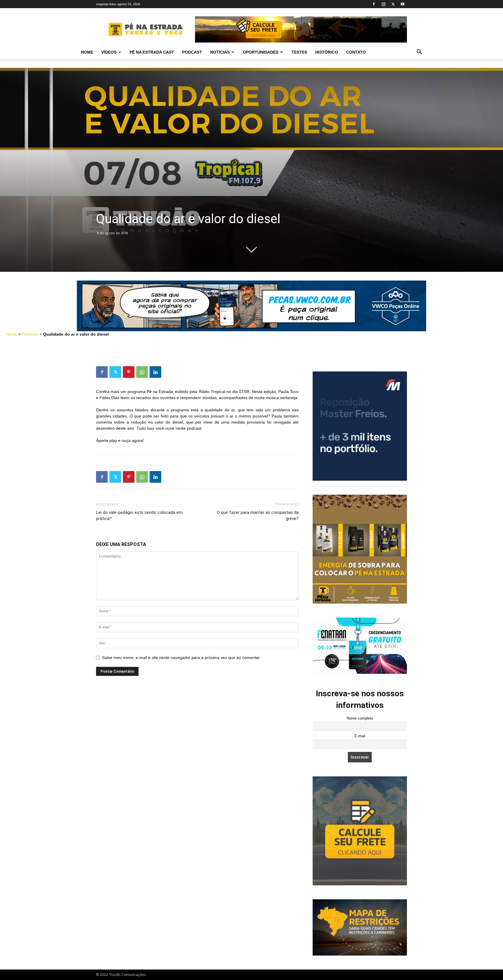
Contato (356, 52)
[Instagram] (383, 4)
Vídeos (108, 52)
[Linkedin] (155, 372)
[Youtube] (402, 4)
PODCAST (192, 52)
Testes (299, 52)
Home (87, 52)
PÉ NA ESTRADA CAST (152, 52)
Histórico (326, 52)
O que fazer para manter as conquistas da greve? (258, 515)
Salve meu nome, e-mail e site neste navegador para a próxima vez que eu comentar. (181, 657)
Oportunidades (260, 52)
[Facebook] (373, 4)
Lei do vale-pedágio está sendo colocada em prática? (139, 515)
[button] (419, 52)
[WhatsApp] (142, 372)
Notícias (220, 52)
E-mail (360, 736)
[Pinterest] (128, 372)
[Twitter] (393, 4)
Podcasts (30, 334)
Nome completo (360, 718)
